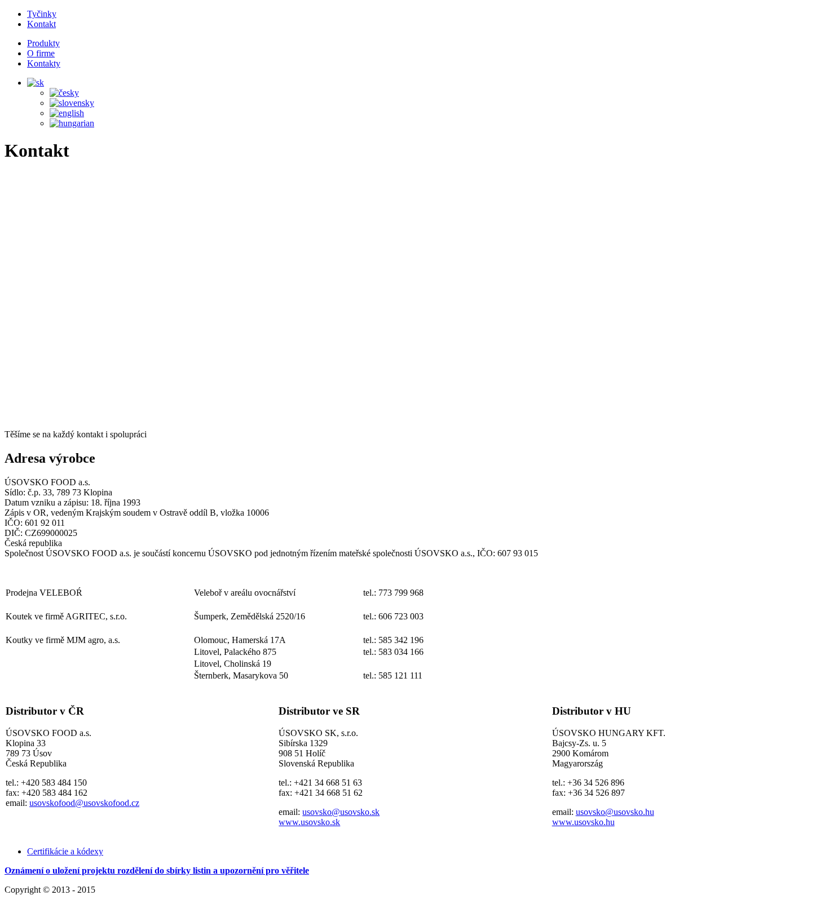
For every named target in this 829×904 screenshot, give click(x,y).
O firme (41, 53)
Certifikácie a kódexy (65, 851)
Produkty (43, 43)
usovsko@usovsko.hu (615, 812)
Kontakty (43, 63)
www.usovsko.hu (583, 822)
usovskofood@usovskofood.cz (84, 803)
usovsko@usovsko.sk (341, 812)
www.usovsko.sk (309, 822)
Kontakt (41, 24)
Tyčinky (41, 14)
